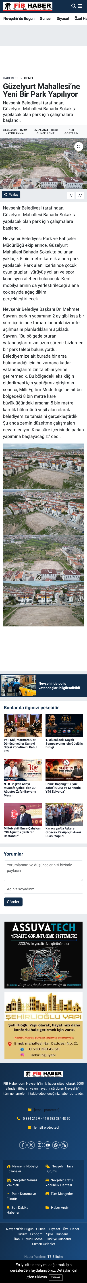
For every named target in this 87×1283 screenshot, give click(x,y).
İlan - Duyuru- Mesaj (29, 1239)
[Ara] (73, 6)
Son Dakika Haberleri (18, 1210)
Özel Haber (71, 1229)
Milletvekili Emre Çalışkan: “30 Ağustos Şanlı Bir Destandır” (22, 832)
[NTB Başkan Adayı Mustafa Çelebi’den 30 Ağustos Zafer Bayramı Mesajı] (23, 769)
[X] (31, 1145)
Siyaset (63, 18)
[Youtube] (47, 1145)
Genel (29, 78)
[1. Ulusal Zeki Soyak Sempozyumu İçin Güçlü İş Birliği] (64, 725)
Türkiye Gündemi (58, 1239)
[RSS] (64, 1145)
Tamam (55, 1277)
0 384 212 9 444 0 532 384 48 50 (46, 1119)
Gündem (62, 1234)
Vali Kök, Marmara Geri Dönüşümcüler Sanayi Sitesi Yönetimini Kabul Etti (20, 745)
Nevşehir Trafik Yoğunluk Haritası (59, 1182)
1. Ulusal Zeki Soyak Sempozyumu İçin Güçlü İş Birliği (64, 743)
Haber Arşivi (60, 1208)
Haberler (11, 78)
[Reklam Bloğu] (43, 955)
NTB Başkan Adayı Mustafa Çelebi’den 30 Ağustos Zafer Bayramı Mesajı (20, 789)
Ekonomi (36, 1234)
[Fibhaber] (27, 6)
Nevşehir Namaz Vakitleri (22, 1182)
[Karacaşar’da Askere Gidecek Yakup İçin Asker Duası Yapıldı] (64, 814)
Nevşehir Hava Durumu (59, 1168)
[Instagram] (39, 1145)
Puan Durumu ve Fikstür (21, 1196)
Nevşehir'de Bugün (19, 18)
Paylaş (14, 195)
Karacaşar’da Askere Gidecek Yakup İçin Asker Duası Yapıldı (63, 832)
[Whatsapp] (56, 1145)
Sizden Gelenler (43, 1244)
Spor (49, 1234)
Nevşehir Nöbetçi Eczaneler (22, 1168)
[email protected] (46, 1110)
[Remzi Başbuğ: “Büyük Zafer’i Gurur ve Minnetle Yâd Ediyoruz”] (64, 769)
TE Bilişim (55, 1257)
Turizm (22, 1234)
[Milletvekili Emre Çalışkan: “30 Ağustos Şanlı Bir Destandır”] (23, 814)
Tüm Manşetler (62, 1194)
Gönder (13, 902)
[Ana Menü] (80, 6)
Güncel (45, 18)
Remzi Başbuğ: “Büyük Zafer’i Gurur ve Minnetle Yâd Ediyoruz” (63, 787)
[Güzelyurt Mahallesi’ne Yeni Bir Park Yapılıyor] (43, 163)
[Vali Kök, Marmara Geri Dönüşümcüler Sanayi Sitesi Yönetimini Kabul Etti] (23, 725)
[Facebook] (23, 1145)
